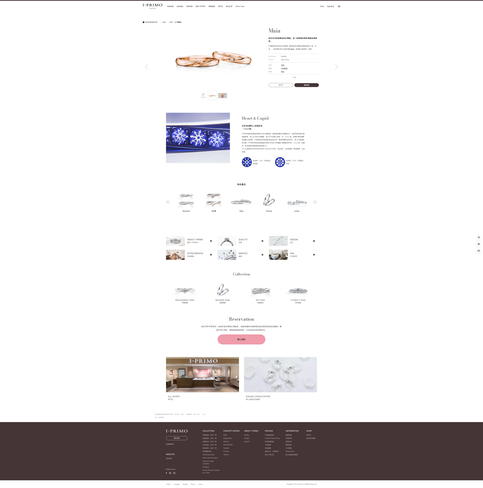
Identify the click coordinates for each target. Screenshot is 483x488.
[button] (168, 202)
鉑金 (164, 22)
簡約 (282, 72)
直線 (282, 65)
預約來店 (306, 85)
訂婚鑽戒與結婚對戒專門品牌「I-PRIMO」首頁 (169, 414)
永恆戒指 (206, 445)
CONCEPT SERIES (231, 431)
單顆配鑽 (284, 68)
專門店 (281, 85)
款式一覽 (214, 435)
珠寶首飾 (206, 448)
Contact (168, 484)
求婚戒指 (206, 435)
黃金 (171, 22)
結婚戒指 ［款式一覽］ (193, 414)
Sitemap (185, 484)
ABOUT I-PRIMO (251, 431)
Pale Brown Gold (208, 455)
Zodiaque (206, 467)
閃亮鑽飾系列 (207, 451)
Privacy (193, 484)
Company (177, 484)
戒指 (292, 49)
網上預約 (241, 339)
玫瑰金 (179, 22)
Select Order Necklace (210, 458)
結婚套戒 (206, 441)
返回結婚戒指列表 (151, 22)
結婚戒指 (206, 438)
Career (200, 484)
